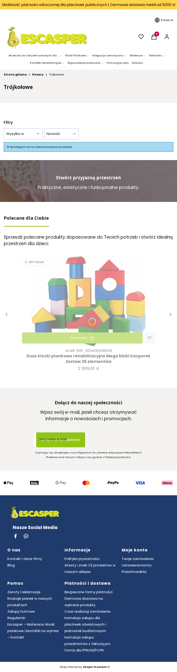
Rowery (38, 74)
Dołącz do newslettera (60, 439)
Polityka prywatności (82, 558)
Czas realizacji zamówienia (88, 611)
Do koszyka (78, 338)
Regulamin (16, 617)
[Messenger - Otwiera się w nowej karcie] (26, 536)
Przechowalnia (134, 571)
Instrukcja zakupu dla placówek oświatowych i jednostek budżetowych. (85, 624)
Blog (11, 565)
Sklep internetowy (83, 667)
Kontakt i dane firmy (24, 558)
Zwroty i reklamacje (24, 592)
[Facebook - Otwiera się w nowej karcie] (15, 536)
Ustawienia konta (136, 565)
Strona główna (15, 74)
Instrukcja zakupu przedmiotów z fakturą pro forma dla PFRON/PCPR (87, 644)
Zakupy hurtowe (21, 611)
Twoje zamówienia (137, 558)
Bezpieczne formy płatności (88, 592)
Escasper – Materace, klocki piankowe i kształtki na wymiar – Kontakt (33, 631)
